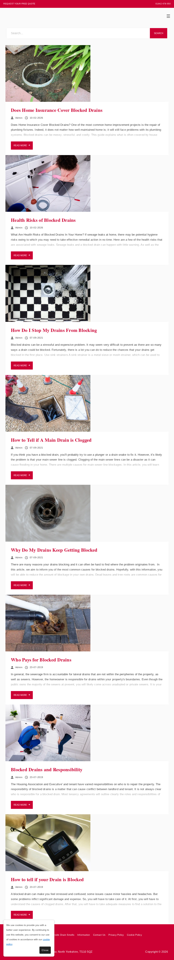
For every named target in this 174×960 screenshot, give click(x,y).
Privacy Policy (116, 934)
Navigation (168, 16)
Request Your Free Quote (19, 4)
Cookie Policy (134, 934)
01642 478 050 (163, 4)
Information (83, 934)
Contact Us (99, 934)
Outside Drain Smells (62, 934)
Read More (20, 145)
